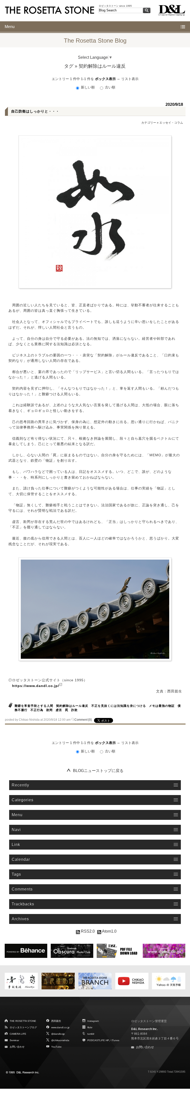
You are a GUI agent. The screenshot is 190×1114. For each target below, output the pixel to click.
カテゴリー (148, 122)
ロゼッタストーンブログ (23, 1027)
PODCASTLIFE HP (98, 1040)
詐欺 (74, 710)
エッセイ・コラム (171, 122)
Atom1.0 (109, 931)
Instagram (93, 1021)
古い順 (109, 87)
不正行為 (36, 710)
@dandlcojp (58, 1033)
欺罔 (49, 710)
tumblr (90, 1033)
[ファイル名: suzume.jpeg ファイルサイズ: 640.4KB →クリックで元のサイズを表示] (95, 609)
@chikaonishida (60, 1040)
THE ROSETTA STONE (23, 1021)
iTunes (115, 1040)
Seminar (14, 1040)
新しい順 (88, 87)
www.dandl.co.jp (60, 1027)
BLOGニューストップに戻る (98, 771)
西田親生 (56, 1021)
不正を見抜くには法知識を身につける (118, 706)
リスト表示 (130, 79)
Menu (10, 27)
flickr (89, 1027)
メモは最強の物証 (162, 706)
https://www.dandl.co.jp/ (35, 686)
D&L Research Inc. (144, 1029)
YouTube (56, 1046)
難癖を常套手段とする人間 (34, 706)
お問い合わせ (17, 1046)
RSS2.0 (87, 931)
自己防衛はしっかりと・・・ (35, 111)
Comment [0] (83, 719)
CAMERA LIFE (18, 1033)
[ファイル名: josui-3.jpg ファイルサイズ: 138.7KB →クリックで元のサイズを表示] (95, 211)
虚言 (59, 710)
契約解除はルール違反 (72, 706)
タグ (68, 66)
